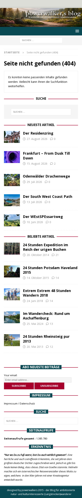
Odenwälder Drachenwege (46, 176)
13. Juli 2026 (34, 202)
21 (57, 255)
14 (57, 278)
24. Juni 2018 (35, 301)
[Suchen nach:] (41, 40)
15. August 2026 (37, 163)
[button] (76, 31)
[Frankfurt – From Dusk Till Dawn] (12, 157)
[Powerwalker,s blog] (41, 24)
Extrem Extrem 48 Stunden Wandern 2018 (47, 293)
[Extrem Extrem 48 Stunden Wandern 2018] (12, 294)
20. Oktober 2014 (38, 255)
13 (51, 324)
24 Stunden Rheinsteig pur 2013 (46, 338)
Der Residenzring (38, 133)
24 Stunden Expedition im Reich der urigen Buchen (45, 247)
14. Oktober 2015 (38, 278)
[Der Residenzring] (12, 137)
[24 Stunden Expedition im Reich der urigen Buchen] (12, 249)
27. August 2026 (37, 139)
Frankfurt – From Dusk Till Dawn (46, 155)
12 (51, 347)
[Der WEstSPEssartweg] (12, 220)
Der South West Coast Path (47, 196)
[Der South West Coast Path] (12, 200)
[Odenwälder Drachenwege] (12, 180)
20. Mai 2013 (35, 347)
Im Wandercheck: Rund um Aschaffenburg (46, 315)
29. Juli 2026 (34, 182)
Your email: (10, 375)
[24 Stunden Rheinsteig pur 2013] (12, 340)
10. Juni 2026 (35, 222)
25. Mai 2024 (35, 324)
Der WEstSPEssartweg (43, 216)
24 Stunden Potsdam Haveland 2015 (50, 270)
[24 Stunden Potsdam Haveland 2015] (12, 271)
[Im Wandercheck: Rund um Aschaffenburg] (12, 317)
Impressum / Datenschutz (19, 403)
